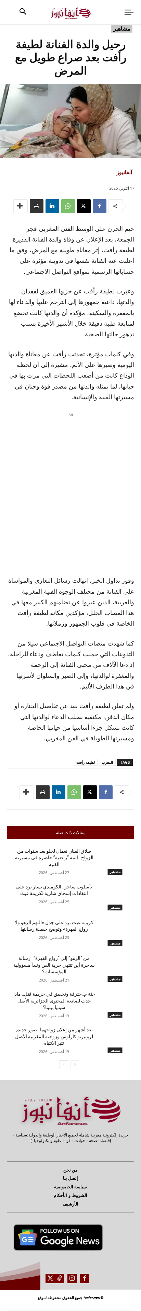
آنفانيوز (124, 172)
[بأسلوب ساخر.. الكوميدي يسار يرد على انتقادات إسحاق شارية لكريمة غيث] (115, 897)
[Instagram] (72, 1278)
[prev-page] (74, 1064)
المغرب (107, 762)
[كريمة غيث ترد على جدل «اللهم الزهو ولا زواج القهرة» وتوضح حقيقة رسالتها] (115, 932)
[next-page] (64, 1064)
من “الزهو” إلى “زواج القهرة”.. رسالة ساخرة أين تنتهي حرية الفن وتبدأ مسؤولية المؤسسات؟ (54, 964)
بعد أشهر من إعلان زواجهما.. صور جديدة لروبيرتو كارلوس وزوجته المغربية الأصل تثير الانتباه (54, 1036)
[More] (20, 206)
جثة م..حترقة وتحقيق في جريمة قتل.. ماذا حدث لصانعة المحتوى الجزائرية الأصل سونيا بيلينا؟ (54, 1000)
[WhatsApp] (68, 206)
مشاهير (121, 28)
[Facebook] (99, 206)
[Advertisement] (70, 492)
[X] (84, 206)
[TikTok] (59, 1278)
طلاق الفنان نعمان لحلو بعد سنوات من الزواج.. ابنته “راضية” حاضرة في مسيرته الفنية (54, 857)
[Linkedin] (52, 206)
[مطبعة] (36, 206)
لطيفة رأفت (85, 762)
